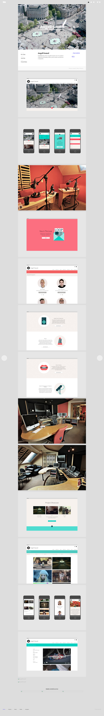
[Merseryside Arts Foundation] (100, 358)
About (93, 2)
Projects (91, 2)
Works (88, 2)
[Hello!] (4, 2)
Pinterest (81, 68)
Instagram (99, 2)
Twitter (97, 2)
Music (73, 56)
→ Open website (76, 53)
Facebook (74, 68)
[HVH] (4, 358)
